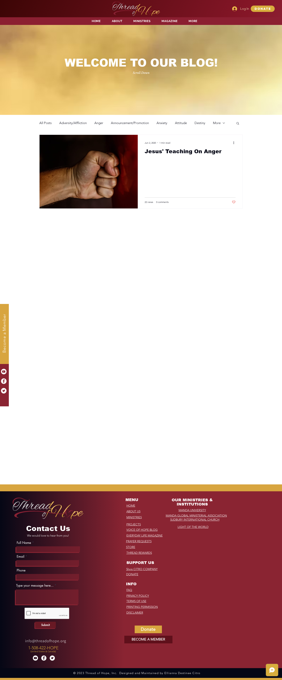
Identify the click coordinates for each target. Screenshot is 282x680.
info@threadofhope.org (45, 640)
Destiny (200, 123)
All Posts (45, 123)
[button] (263, 9)
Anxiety (162, 123)
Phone (21, 570)
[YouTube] (4, 371)
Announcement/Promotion (130, 123)
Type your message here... (35, 585)
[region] (44, 648)
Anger (98, 123)
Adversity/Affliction (73, 123)
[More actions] (235, 142)
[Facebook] (4, 381)
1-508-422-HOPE (43, 647)
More (217, 123)
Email (20, 556)
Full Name (24, 542)
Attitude (181, 123)
